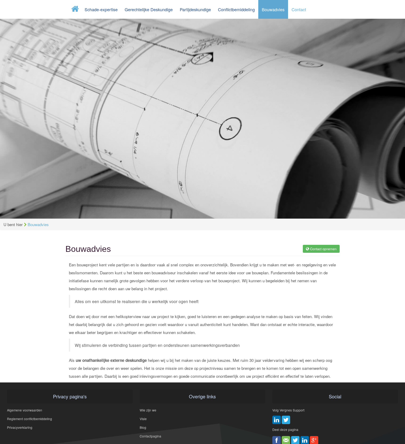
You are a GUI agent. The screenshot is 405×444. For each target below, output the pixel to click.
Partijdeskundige (195, 9)
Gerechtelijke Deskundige (149, 9)
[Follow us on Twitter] (286, 420)
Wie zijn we (148, 410)
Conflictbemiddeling (236, 9)
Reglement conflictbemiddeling (29, 418)
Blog (143, 427)
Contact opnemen (323, 248)
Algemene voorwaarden (24, 410)
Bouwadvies (273, 9)
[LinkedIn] (276, 420)
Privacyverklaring (19, 427)
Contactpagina (150, 436)
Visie (143, 418)
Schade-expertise (101, 9)
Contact (299, 9)
